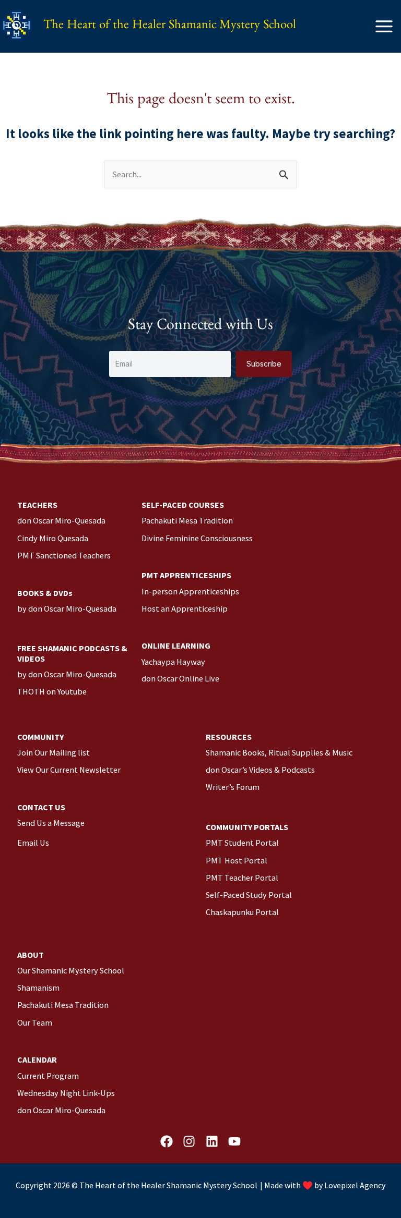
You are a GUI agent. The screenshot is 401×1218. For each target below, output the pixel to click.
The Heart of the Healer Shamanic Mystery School (169, 26)
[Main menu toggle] (384, 26)
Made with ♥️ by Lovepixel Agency (324, 1185)
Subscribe (263, 363)
